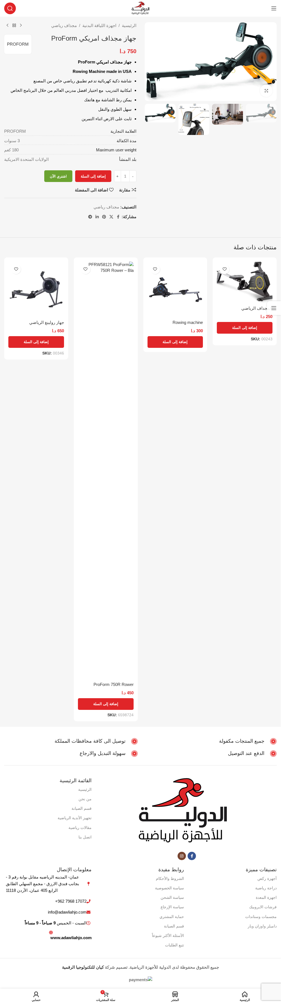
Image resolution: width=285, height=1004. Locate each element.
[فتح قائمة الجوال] (273, 8)
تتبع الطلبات (174, 945)
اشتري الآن (58, 176)
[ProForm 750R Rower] (106, 470)
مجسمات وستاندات (261, 916)
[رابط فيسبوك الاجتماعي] (118, 217)
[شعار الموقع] (140, 8)
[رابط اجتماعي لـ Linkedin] (97, 217)
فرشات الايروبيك (263, 907)
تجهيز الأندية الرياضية (75, 818)
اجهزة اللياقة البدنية (99, 25)
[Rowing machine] (175, 289)
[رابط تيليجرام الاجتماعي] (90, 217)
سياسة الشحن (172, 897)
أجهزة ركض (267, 878)
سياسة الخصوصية (169, 888)
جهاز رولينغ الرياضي (46, 322)
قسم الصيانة (82, 808)
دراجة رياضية (266, 888)
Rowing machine (188, 322)
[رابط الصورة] (182, 811)
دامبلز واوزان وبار (262, 926)
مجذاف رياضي (64, 25)
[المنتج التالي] (7, 25)
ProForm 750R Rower (114, 684)
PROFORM (18, 44)
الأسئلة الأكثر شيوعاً (168, 935)
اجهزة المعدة (266, 897)
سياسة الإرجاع (172, 907)
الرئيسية (129, 25)
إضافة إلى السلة (93, 176)
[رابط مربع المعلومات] (248, 741)
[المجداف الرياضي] (244, 282)
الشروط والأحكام (170, 878)
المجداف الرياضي (256, 308)
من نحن (85, 799)
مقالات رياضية (80, 827)
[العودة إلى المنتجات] (14, 25)
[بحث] (10, 8)
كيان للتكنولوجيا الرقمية (83, 967)
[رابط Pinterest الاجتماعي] (104, 217)
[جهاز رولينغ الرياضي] (36, 289)
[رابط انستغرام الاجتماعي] (182, 856)
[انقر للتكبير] (266, 91)
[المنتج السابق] (21, 25)
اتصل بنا (85, 837)
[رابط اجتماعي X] (111, 217)
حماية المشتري (171, 916)
